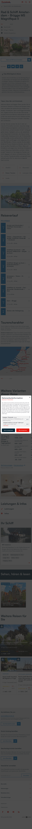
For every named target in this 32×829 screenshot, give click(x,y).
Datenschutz (10, 399)
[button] (25, 419)
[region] (16, 421)
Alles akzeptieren (23, 430)
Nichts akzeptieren (8, 430)
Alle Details (5, 425)
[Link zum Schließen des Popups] (29, 397)
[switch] (27, 419)
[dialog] (16, 414)
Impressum (4, 399)
